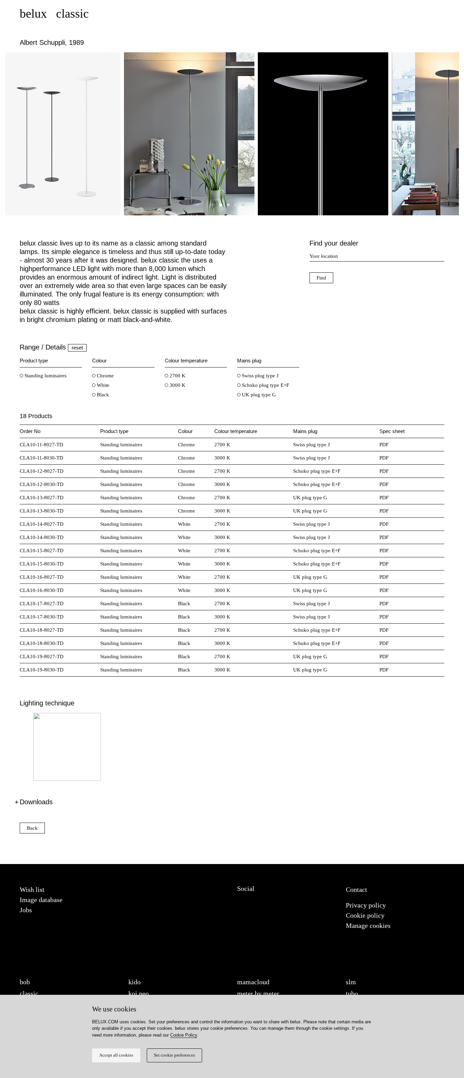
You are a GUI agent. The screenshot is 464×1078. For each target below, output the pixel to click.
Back (32, 828)
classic (29, 993)
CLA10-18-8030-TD (42, 643)
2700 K (176, 375)
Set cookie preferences (174, 1055)
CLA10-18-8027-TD (42, 630)
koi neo (138, 993)
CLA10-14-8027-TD (42, 524)
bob (25, 982)
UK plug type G (258, 394)
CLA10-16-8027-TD (42, 577)
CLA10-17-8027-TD (42, 603)
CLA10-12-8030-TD (42, 484)
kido (134, 982)
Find (321, 278)
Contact (356, 889)
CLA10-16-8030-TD (42, 590)
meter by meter (258, 993)
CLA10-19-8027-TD (42, 656)
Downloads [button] (36, 802)
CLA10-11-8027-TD (41, 444)
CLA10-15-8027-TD (42, 550)
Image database (41, 899)
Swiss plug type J (259, 375)
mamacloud (253, 982)
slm (351, 982)
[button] (221, 205)
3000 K (176, 385)
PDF (384, 444)
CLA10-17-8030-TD (42, 616)
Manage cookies (368, 925)
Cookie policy (365, 915)
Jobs (26, 910)
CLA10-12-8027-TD (42, 471)
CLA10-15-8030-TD (42, 564)
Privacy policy (366, 905)
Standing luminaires (45, 375)
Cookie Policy (183, 1035)
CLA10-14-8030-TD (42, 537)
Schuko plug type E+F (264, 385)
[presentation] (18, 135)
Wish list (32, 889)
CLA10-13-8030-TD (42, 511)
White (102, 385)
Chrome (104, 375)
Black (102, 394)
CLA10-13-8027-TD (42, 497)
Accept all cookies (116, 1055)
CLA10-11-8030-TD (41, 458)
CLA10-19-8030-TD (42, 669)
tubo (352, 993)
